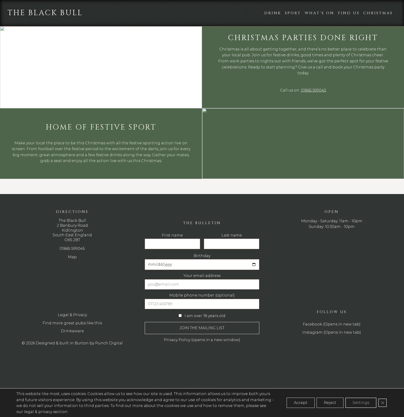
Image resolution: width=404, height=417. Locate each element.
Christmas (378, 13)
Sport (293, 13)
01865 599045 (313, 90)
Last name (231, 235)
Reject (330, 402)
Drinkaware (72, 331)
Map (72, 257)
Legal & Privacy (72, 315)
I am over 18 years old (204, 316)
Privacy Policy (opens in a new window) (202, 340)
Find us (349, 13)
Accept (300, 402)
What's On (319, 13)
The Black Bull (45, 13)
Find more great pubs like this (72, 323)
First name (172, 235)
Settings (361, 402)
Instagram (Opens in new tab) (331, 332)
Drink (272, 13)
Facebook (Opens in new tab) (332, 324)
